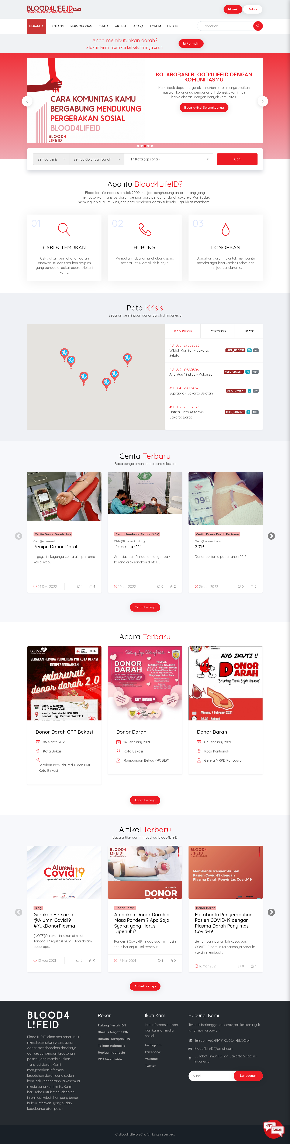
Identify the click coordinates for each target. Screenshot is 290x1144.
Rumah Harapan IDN (114, 1039)
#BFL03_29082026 (184, 369)
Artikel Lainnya (145, 986)
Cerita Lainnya (145, 607)
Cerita (104, 26)
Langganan (248, 1076)
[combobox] (168, 159)
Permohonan (81, 26)
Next (269, 534)
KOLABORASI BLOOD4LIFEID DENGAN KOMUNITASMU (204, 77)
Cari (237, 159)
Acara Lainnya (145, 800)
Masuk (233, 9)
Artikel (121, 26)
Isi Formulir (191, 43)
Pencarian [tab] (218, 331)
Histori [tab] (249, 331)
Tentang (57, 26)
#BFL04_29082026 (184, 388)
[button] (84, 379)
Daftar (253, 9)
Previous (16, 534)
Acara (138, 26)
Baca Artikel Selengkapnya (204, 107)
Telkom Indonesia (111, 1046)
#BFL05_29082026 (184, 345)
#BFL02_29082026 (184, 407)
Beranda (36, 26)
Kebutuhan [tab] (183, 331)
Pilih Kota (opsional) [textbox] (144, 159)
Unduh (172, 26)
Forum (155, 26)
